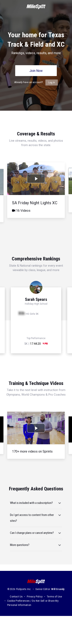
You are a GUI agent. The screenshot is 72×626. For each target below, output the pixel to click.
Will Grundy (57, 589)
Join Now (36, 71)
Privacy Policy (35, 596)
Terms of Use (54, 596)
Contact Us (16, 596)
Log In (51, 82)
